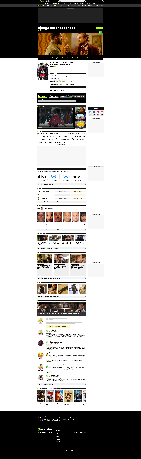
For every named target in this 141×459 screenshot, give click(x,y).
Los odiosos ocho (85, 404)
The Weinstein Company (60, 81)
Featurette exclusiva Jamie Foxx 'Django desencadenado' (41, 243)
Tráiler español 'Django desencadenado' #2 (67, 243)
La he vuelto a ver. (54, 375)
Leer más (49, 337)
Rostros (82, 3)
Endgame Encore (85, 5)
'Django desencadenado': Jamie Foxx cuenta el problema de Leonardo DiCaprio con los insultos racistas (43, 268)
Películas (59, 3)
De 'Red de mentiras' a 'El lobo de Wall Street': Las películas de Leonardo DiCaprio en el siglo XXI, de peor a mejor (60, 268)
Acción (61, 80)
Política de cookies (77, 431)
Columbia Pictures (69, 81)
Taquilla (58, 439)
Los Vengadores (77, 403)
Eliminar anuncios (71, 8)
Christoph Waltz (65, 223)
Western (56, 80)
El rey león (57, 403)
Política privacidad (78, 429)
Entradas (94, 3)
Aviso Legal (76, 428)
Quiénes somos (67, 428)
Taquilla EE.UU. (103, 5)
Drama (65, 80)
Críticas (88, 3)
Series (65, 3)
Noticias (47, 3)
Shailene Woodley (73, 5)
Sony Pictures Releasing (62, 83)
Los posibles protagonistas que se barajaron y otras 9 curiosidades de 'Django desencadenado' (78, 267)
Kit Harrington (92, 5)
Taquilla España (61, 5)
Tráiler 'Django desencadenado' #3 (79, 243)
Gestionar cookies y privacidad (80, 432)
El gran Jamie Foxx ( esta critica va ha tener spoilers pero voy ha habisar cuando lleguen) (67, 341)
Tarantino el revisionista (56, 353)
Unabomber (67, 5)
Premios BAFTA (45, 198)
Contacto (66, 430)
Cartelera (53, 3)
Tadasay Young (49, 223)
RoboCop (79, 5)
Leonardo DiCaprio (74, 223)
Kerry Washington (83, 223)
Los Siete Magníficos (49, 404)
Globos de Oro (45, 195)
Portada (39, 25)
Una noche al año (54, 5)
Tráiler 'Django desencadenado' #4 (54, 243)
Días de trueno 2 (46, 5)
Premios (76, 3)
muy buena (52, 330)
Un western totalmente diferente (58, 365)
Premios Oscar (45, 191)
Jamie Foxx (57, 223)
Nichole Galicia (40, 223)
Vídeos (70, 3)
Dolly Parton (97, 5)
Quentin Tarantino (48, 208)
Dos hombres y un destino (68, 404)
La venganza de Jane (41, 404)
